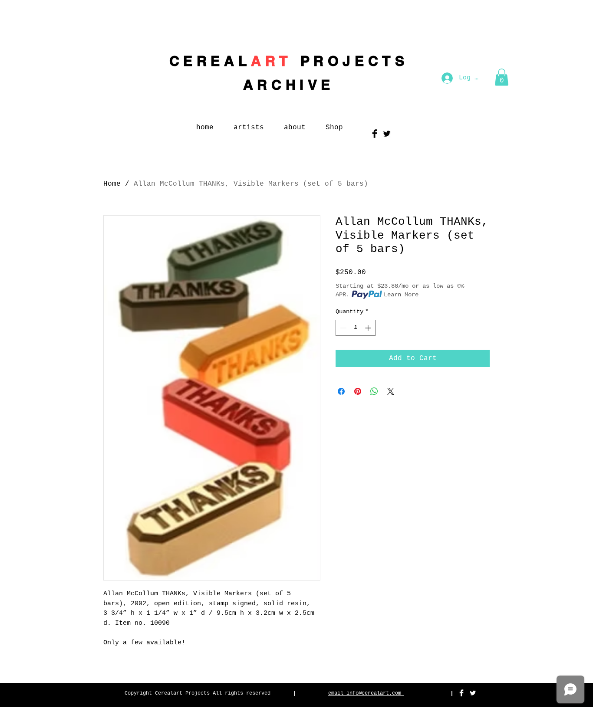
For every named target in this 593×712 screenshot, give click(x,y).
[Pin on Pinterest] (358, 391)
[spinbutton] (355, 327)
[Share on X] (390, 391)
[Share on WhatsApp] (374, 391)
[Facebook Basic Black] (374, 133)
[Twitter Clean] (472, 692)
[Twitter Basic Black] (386, 133)
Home (112, 184)
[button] (501, 77)
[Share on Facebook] (341, 391)
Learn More (401, 294)
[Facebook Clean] (461, 692)
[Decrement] (342, 327)
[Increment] (368, 327)
